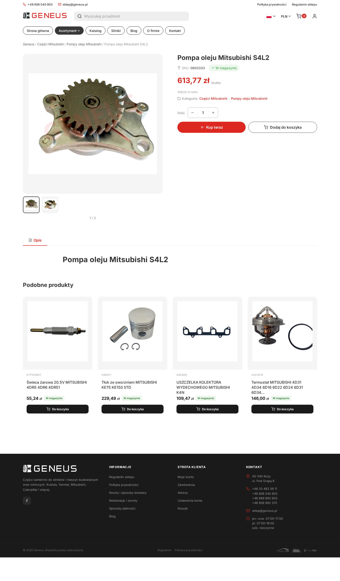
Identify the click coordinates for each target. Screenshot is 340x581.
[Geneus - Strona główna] (45, 16)
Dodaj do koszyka (286, 127)
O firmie (153, 31)
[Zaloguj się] (314, 16)
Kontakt (175, 31)
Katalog (96, 31)
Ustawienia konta (190, 500)
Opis (38, 240)
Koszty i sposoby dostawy (127, 492)
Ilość (181, 113)
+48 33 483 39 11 (264, 489)
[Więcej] (213, 113)
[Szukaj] (79, 16)
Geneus (28, 44)
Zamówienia (186, 485)
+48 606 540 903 (40, 4)
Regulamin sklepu (304, 4)
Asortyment (68, 31)
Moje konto (186, 477)
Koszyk (183, 508)
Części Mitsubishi (50, 44)
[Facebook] (27, 501)
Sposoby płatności (122, 508)
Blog (133, 31)
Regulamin (164, 550)
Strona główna (38, 31)
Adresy (183, 492)
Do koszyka (60, 409)
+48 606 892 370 (264, 503)
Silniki (116, 31)
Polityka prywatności (271, 4)
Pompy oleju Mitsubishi (84, 44)
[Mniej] (192, 113)
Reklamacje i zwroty (123, 500)
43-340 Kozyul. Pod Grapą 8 (263, 478)
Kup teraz (214, 127)
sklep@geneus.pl (75, 4)
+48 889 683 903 (264, 498)
